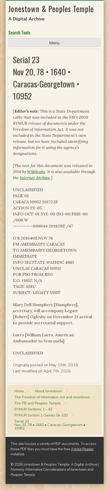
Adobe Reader (82, 449)
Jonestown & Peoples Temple (51, 8)
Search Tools (19, 32)
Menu (54, 42)
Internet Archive (35, 177)
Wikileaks (36, 171)
